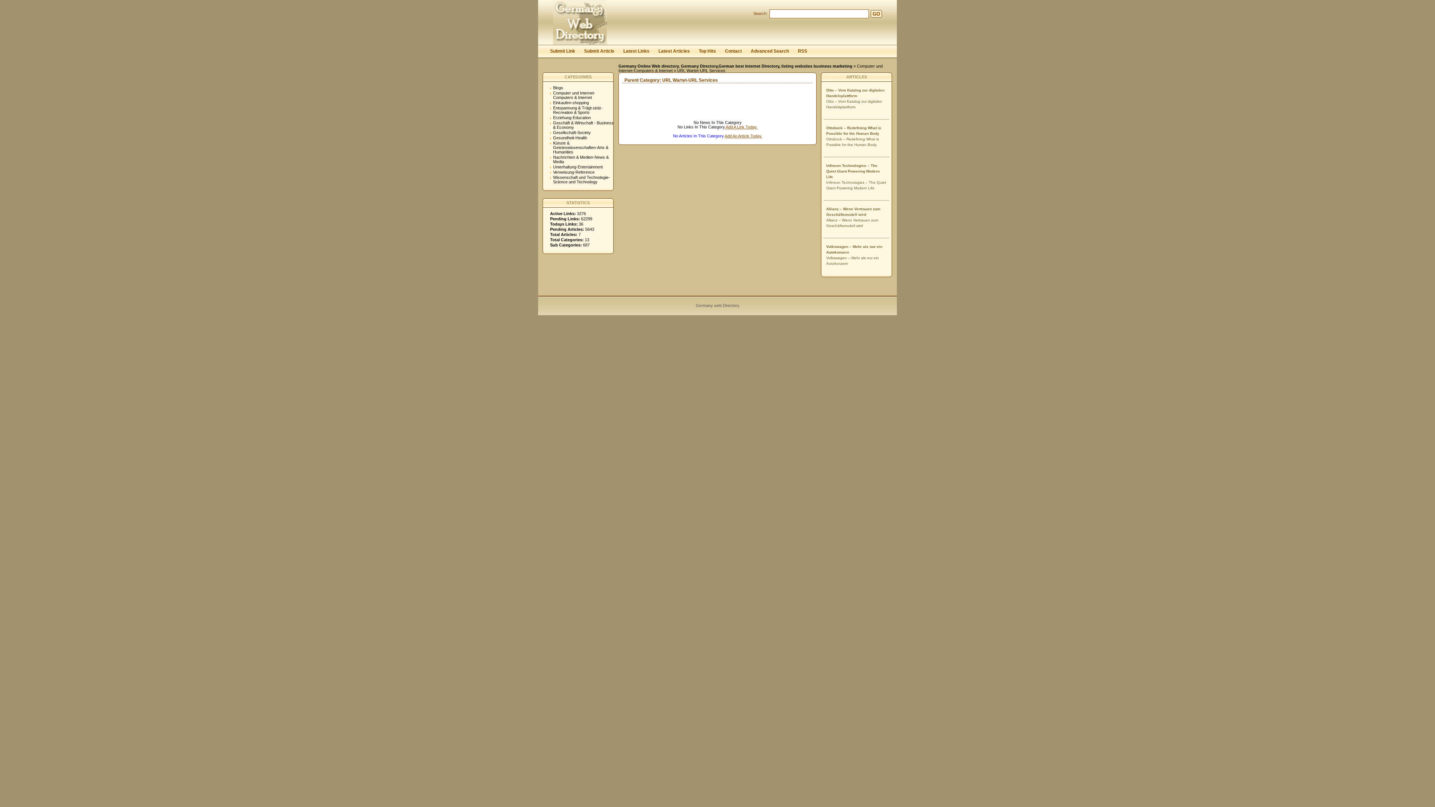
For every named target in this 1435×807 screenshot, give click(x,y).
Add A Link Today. (741, 127)
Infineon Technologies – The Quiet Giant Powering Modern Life (853, 171)
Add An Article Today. (743, 136)
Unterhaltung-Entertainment (578, 167)
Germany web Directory (718, 305)
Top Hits (707, 51)
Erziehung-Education (572, 117)
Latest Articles (674, 51)
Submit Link (562, 51)
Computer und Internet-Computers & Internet (574, 95)
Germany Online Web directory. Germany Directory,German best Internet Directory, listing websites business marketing (735, 66)
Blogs (558, 88)
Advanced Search (770, 51)
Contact (733, 51)
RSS (802, 51)
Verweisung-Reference (574, 172)
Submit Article (599, 51)
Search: (760, 13)
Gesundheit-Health (570, 138)
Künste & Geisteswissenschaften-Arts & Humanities (580, 147)
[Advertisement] (706, 109)
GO (876, 14)
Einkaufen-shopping (571, 102)
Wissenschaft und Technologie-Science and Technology (581, 179)
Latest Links (636, 51)
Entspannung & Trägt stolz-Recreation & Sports (578, 110)
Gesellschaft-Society (572, 132)
